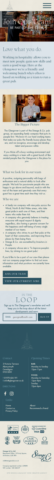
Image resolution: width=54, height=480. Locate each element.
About (32, 405)
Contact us (10, 408)
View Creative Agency (37, 473)
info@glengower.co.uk (13, 380)
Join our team (15, 274)
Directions (9, 386)
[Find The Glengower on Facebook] (5, 393)
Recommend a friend (39, 408)
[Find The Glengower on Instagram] (11, 393)
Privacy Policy (12, 411)
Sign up (44, 317)
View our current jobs (22, 281)
